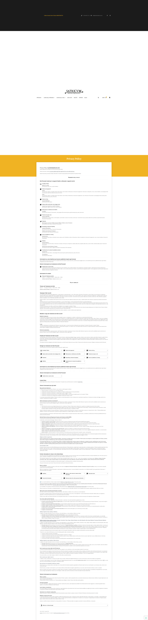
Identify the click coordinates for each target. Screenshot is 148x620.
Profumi (39, 97)
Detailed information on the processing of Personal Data (77, 486)
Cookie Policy (80, 381)
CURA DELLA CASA (61, 97)
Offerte (81, 97)
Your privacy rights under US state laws (59, 484)
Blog (86, 97)
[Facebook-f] (107, 15)
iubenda (41, 612)
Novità (75, 97)
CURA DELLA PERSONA (49, 97)
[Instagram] (110, 15)
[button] (98, 97)
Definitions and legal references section (67, 481)
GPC (104, 560)
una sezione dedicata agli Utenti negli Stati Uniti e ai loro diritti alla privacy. (62, 171)
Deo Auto (69, 97)
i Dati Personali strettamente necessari (59, 612)
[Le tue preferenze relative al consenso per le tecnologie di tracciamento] (146, 618)
